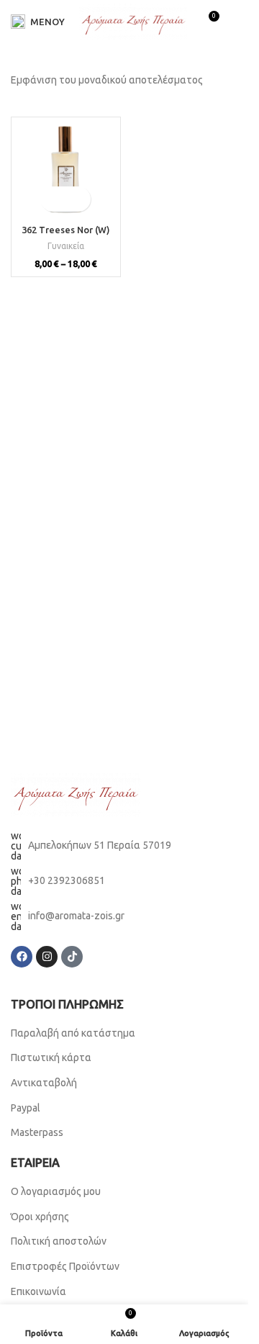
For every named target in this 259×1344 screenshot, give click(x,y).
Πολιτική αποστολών (58, 1241)
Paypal (25, 1108)
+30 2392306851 (66, 880)
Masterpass (37, 1132)
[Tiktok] (72, 957)
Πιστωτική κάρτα (51, 1057)
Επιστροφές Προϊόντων (65, 1266)
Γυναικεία (65, 246)
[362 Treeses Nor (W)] (66, 172)
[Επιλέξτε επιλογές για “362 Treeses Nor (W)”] (52, 199)
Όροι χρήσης (41, 1216)
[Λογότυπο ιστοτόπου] (133, 21)
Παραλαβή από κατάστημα (73, 1033)
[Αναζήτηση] (237, 21)
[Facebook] (21, 957)
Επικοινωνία (38, 1291)
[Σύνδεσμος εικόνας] (75, 793)
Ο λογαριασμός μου (56, 1191)
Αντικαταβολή (44, 1082)
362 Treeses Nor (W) (66, 230)
